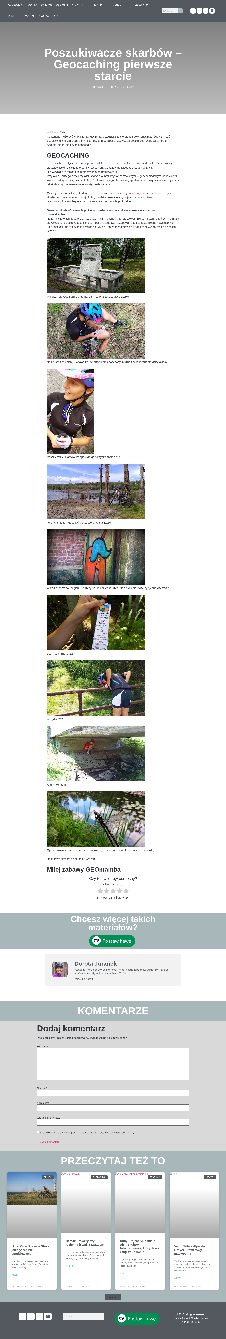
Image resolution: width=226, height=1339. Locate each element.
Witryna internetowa (48, 1117)
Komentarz (44, 1046)
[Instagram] (205, 11)
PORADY (142, 5)
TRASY (97, 5)
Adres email (45, 1103)
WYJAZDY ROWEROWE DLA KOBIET (57, 5)
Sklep (59, 16)
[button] (113, 1297)
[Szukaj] (180, 10)
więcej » (16, 1275)
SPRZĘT (119, 5)
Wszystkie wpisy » (84, 979)
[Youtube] (199, 11)
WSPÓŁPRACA (37, 16)
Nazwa (42, 1088)
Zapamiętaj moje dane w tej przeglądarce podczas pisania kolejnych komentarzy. (87, 1132)
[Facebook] (193, 11)
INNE (12, 16)
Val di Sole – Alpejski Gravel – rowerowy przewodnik (189, 1250)
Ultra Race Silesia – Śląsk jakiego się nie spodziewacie (30, 1250)
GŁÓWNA (15, 5)
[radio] (100, 891)
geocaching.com (136, 193)
